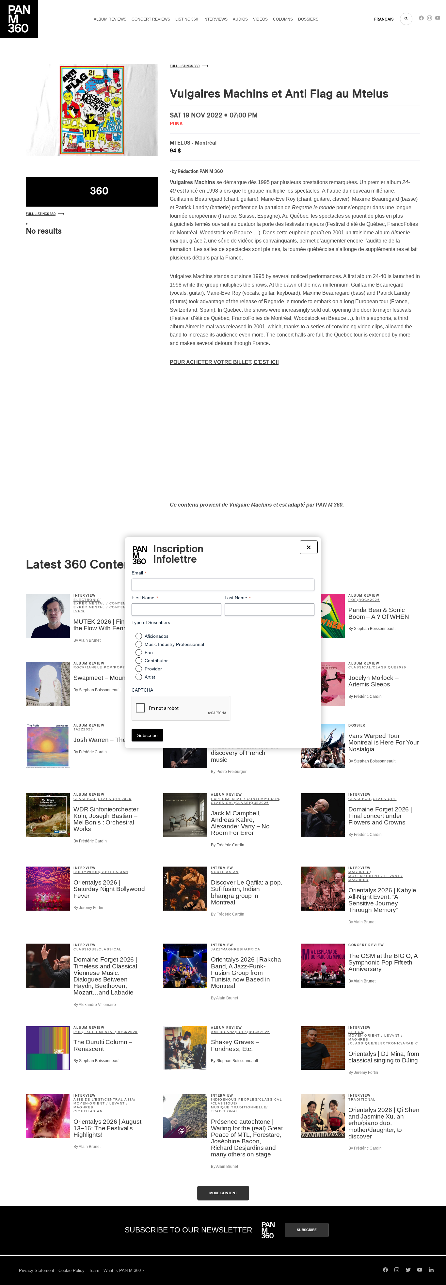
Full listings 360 (41, 214)
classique (385, 667)
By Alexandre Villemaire (94, 1004)
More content (223, 1193)
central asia (119, 1099)
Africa (252, 949)
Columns (283, 19)
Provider (153, 668)
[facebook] (421, 19)
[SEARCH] (406, 19)
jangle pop (100, 667)
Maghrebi (359, 872)
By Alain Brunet (87, 640)
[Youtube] (437, 19)
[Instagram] (429, 19)
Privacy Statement (36, 1270)
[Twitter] (408, 1271)
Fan (149, 652)
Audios (240, 19)
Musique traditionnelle (238, 1107)
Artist (150, 677)
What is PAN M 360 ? (124, 1270)
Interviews (215, 19)
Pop (352, 600)
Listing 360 (186, 19)
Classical (360, 667)
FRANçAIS (383, 19)
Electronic (86, 600)
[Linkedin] (431, 1271)
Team (94, 1270)
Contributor (156, 660)
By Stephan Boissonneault (371, 628)
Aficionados (156, 636)
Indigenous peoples (234, 1099)
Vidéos (260, 19)
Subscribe (307, 1230)
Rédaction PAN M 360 (200, 171)
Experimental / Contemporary (108, 603)
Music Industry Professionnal (174, 644)
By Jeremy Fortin (88, 907)
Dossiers (308, 19)
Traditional (224, 1111)
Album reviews (110, 19)
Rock (79, 611)
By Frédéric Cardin (365, 696)
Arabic (410, 1043)
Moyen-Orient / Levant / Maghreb (375, 878)
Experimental (99, 1032)
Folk (241, 1032)
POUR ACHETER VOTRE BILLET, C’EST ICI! (224, 362)
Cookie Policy (71, 1270)
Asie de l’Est (88, 1099)
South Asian (114, 872)
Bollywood (86, 872)
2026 (375, 600)
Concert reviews (151, 19)
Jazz (78, 729)
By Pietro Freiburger (229, 771)
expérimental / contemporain (107, 607)
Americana (223, 1032)
